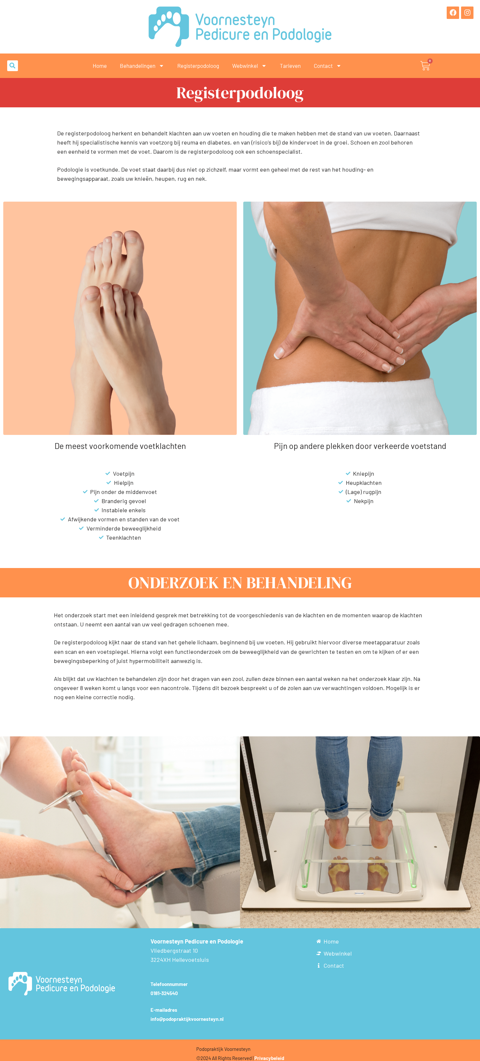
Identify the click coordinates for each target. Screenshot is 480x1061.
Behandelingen (137, 65)
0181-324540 (164, 993)
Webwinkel (245, 65)
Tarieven (290, 65)
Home (100, 65)
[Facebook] (453, 13)
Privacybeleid (269, 1058)
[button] (12, 65)
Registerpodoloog (198, 65)
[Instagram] (467, 13)
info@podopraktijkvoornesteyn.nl (187, 1019)
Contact (323, 65)
